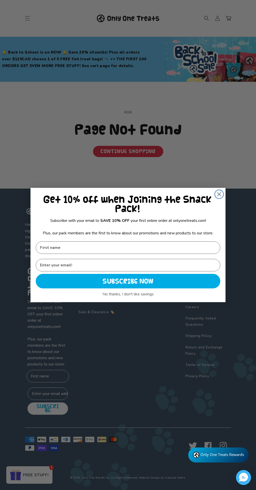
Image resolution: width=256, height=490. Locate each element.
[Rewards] (218, 454)
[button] (243, 477)
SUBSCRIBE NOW (128, 281)
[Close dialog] (219, 194)
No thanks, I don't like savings (128, 294)
